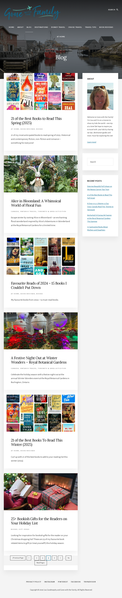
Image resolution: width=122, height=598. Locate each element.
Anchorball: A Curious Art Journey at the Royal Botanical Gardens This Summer (99, 218)
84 (69, 558)
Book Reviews (28, 129)
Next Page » (40, 563)
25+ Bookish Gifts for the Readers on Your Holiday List (39, 521)
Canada (15, 211)
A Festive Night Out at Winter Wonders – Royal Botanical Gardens (38, 360)
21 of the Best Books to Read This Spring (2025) (36, 120)
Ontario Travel (28, 211)
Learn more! (91, 142)
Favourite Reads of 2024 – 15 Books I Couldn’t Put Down (39, 285)
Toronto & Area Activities (52, 211)
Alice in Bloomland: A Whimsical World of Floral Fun (36, 203)
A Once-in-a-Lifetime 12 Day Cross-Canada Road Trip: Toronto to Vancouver (100, 207)
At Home (15, 129)
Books (39, 129)
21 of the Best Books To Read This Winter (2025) (36, 442)
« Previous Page (17, 558)
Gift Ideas (24, 529)
